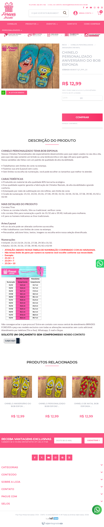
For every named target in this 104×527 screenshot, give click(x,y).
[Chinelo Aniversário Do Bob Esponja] (17, 396)
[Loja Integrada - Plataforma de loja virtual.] (52, 523)
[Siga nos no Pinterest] (97, 7)
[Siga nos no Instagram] (93, 7)
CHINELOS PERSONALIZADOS (82, 45)
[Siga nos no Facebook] (83, 7)
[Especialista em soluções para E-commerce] (53, 519)
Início (64, 45)
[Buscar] (64, 13)
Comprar (82, 117)
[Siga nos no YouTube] (49, 458)
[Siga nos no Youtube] (90, 7)
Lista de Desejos (17, 93)
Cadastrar (93, 440)
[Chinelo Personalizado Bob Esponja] (52, 396)
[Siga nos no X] (86, 7)
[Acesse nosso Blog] (101, 7)
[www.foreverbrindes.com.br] (13, 10)
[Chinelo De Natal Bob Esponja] (86, 396)
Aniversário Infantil (71, 48)
